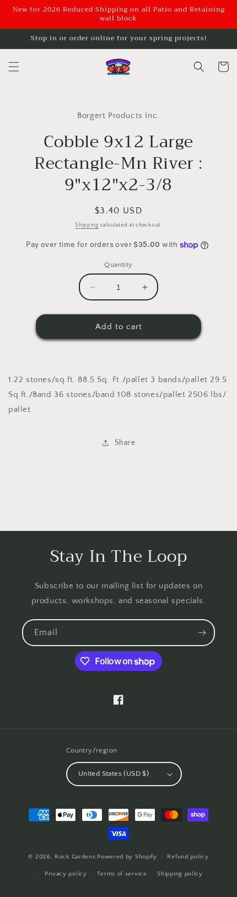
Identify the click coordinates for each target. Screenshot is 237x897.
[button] (14, 67)
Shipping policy (180, 874)
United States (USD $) (113, 773)
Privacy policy (66, 874)
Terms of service (122, 874)
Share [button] (125, 442)
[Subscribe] (202, 632)
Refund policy (187, 856)
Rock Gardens (75, 856)
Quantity (118, 264)
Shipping (87, 225)
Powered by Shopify (127, 856)
